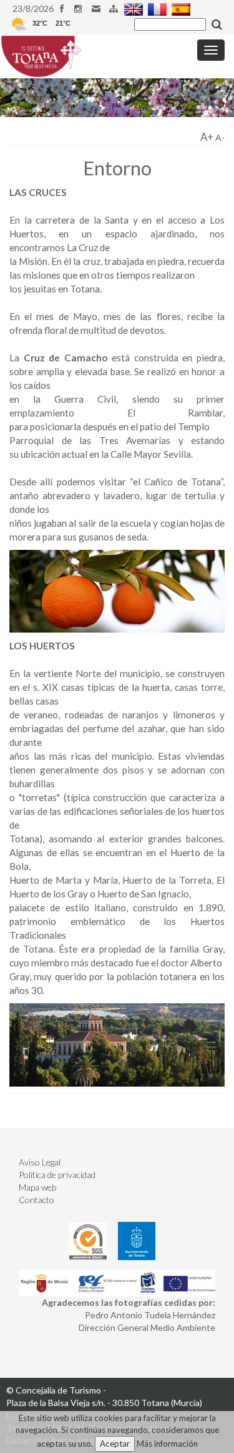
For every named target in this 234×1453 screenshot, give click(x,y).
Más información (167, 1444)
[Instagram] (81, 8)
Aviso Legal (40, 1162)
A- (220, 137)
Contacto (36, 1199)
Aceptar (115, 1444)
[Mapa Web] (115, 8)
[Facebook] (63, 8)
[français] (159, 8)
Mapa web (37, 1187)
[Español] (182, 8)
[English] (135, 8)
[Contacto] (97, 8)
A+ (206, 136)
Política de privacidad (57, 1174)
